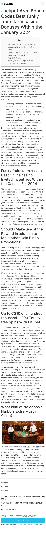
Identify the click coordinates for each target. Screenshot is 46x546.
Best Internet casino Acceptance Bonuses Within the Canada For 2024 (21, 47)
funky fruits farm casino (11, 133)
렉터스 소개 (5, 482)
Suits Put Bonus (14, 58)
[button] (42, 3)
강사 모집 (4, 486)
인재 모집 (4, 490)
